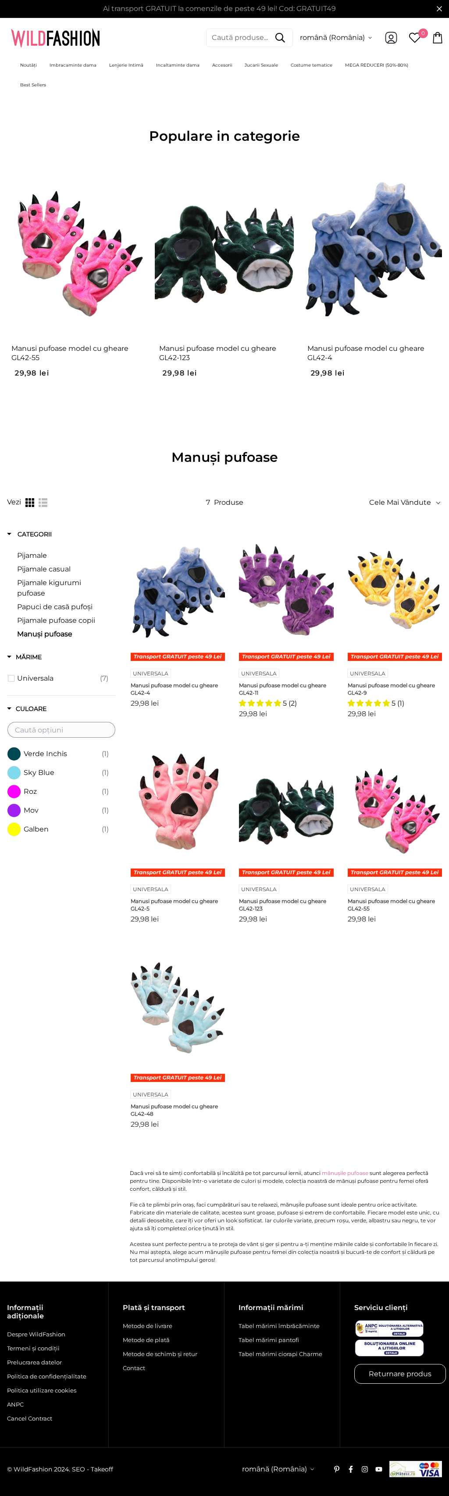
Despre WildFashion (36, 1334)
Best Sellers (33, 85)
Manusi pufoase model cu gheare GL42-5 (174, 905)
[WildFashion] (55, 37)
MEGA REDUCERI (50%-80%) (376, 65)
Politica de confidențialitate (46, 1376)
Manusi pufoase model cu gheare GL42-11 (282, 689)
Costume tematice (311, 65)
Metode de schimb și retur (160, 1353)
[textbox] (61, 730)
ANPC (15, 1404)
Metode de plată (146, 1339)
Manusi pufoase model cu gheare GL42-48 (174, 1110)
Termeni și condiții (33, 1348)
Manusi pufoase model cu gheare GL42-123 (217, 353)
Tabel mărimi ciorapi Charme (280, 1353)
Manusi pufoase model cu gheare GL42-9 (391, 689)
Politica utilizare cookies (41, 1390)
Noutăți (28, 65)
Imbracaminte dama (73, 65)
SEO (78, 1469)
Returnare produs (400, 1374)
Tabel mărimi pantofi (269, 1339)
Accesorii (222, 65)
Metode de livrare (147, 1325)
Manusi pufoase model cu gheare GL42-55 (69, 353)
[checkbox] (62, 678)
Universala (150, 673)
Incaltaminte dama (178, 65)
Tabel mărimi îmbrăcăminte (279, 1325)
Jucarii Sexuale (261, 65)
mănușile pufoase (345, 1173)
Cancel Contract (29, 1418)
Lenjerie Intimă (126, 65)
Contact (134, 1367)
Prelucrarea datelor (34, 1362)
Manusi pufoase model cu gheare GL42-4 (365, 353)
